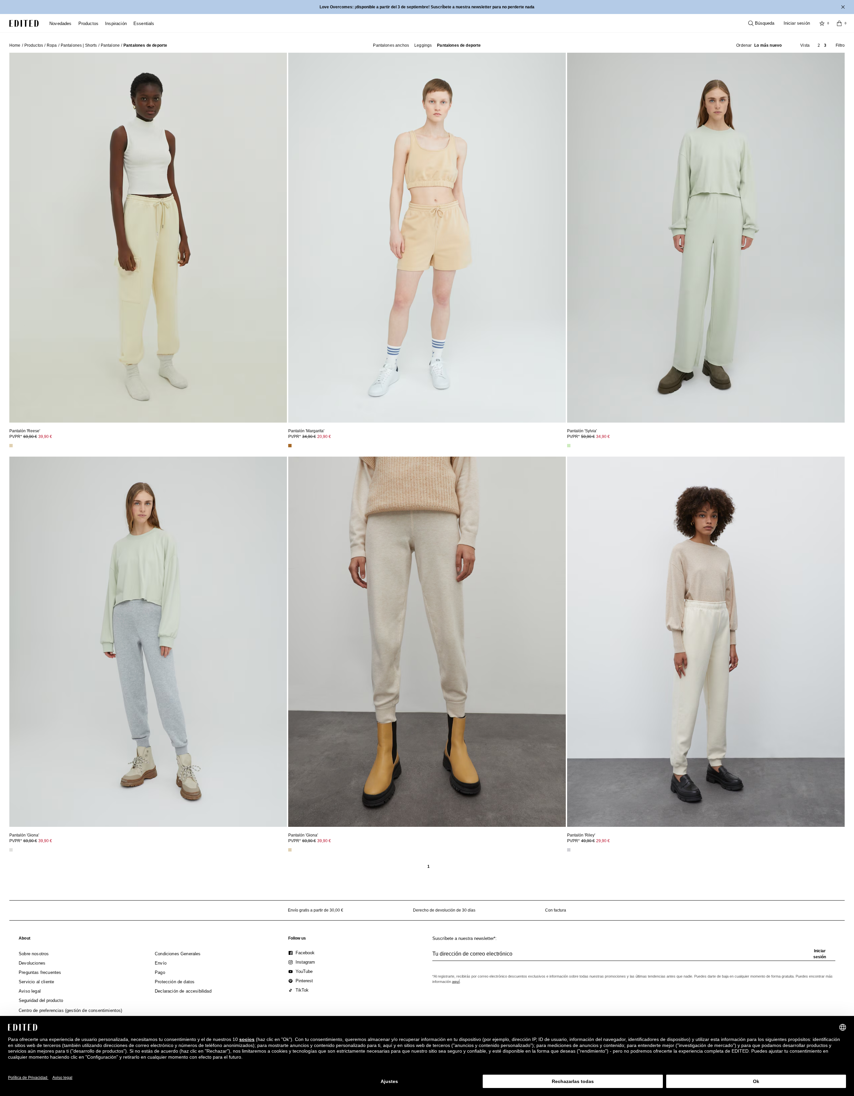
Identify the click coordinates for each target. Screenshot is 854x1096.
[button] (759, 45)
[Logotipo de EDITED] (24, 23)
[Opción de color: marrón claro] (290, 445)
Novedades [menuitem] (60, 23)
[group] (633, 956)
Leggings (423, 45)
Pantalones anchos (391, 45)
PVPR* (30, 437)
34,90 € (603, 437)
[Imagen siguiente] (279, 234)
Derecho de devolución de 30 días (444, 910)
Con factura (555, 910)
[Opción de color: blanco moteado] (568, 850)
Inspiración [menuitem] (116, 23)
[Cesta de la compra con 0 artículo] (839, 23)
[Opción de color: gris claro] (11, 850)
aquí (456, 982)
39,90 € (45, 437)
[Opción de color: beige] (11, 445)
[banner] (427, 7)
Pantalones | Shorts (79, 45)
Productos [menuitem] (88, 23)
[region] (148, 238)
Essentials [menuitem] (143, 23)
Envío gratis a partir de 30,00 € (315, 910)
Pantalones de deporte (459, 45)
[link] (24, 939)
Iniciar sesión (797, 23)
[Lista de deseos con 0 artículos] (822, 23)
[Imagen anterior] (17, 234)
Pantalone (110, 45)
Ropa (52, 45)
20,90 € (324, 437)
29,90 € (603, 841)
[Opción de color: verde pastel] (568, 445)
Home (15, 45)
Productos (33, 45)
